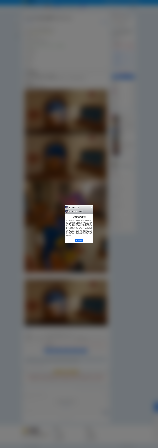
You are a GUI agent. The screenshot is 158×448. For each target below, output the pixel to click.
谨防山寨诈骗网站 (79, 217)
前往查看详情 (79, 240)
